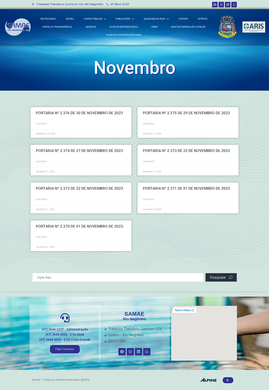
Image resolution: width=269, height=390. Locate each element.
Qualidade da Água (154, 19)
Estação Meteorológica (124, 27)
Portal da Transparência (57, 27)
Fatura (70, 19)
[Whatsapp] (234, 4)
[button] (65, 349)
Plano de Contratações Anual (124, 35)
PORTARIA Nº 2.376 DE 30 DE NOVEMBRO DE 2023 (79, 113)
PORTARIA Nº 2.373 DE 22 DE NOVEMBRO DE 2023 (186, 150)
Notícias (202, 19)
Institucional (48, 19)
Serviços (90, 27)
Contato (183, 19)
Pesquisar (218, 277)
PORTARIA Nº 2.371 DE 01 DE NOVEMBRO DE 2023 (186, 188)
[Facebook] (215, 4)
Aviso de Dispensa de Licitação (188, 27)
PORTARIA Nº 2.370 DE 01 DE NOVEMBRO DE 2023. (80, 226)
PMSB (154, 27)
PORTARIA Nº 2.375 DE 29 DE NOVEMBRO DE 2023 (186, 113)
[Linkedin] (227, 4)
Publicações (123, 19)
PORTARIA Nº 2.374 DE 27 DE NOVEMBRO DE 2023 (79, 150)
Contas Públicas (93, 19)
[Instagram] (221, 4)
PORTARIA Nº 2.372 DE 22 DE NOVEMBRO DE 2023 (79, 188)
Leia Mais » (42, 123)
